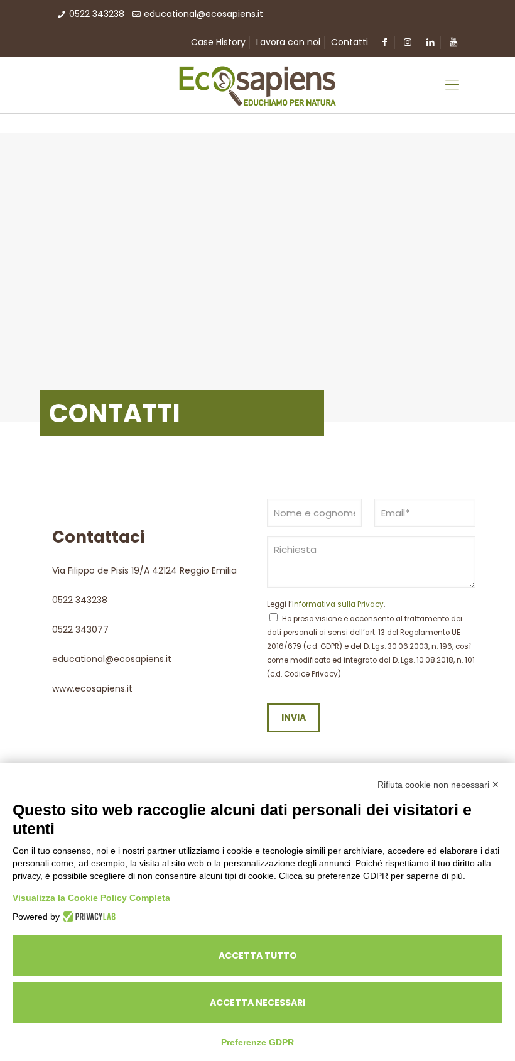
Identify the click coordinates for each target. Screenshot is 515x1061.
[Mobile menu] (452, 84)
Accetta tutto (258, 955)
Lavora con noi (288, 42)
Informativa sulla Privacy (338, 604)
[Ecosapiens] (257, 85)
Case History (218, 42)
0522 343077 (80, 629)
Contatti (349, 42)
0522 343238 (96, 14)
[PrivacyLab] (88, 916)
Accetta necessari (257, 1002)
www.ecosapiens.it (92, 688)
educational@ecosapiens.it (203, 14)
